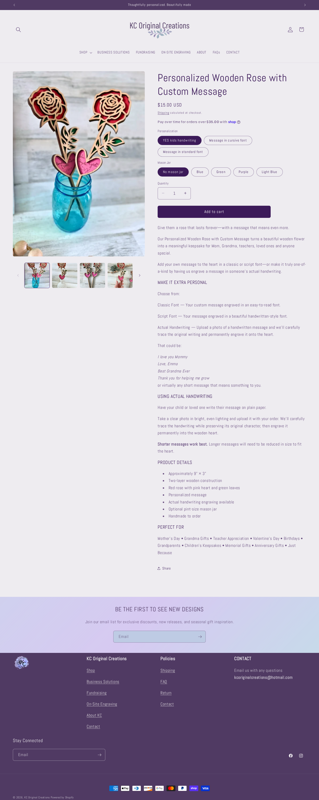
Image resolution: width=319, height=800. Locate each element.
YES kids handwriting (179, 140)
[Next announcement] (305, 5)
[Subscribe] (200, 637)
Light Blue (269, 171)
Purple (244, 171)
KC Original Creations (37, 797)
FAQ (163, 681)
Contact (93, 726)
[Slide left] (18, 275)
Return (166, 692)
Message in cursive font (228, 140)
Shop (91, 670)
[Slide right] (140, 275)
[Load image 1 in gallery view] (37, 275)
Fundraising (96, 692)
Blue (200, 171)
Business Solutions (103, 681)
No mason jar (173, 171)
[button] (18, 29)
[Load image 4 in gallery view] (120, 275)
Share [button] (166, 568)
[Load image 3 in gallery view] (92, 275)
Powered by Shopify (62, 797)
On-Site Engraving (102, 704)
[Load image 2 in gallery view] (64, 275)
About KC (94, 715)
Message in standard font (183, 151)
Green (221, 171)
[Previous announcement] (14, 5)
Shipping (163, 112)
